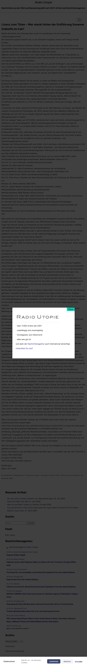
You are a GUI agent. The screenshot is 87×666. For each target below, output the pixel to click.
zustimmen (53, 661)
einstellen (78, 661)
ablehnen (67, 661)
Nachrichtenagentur (36, 344)
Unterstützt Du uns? (24, 348)
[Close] (71, 309)
